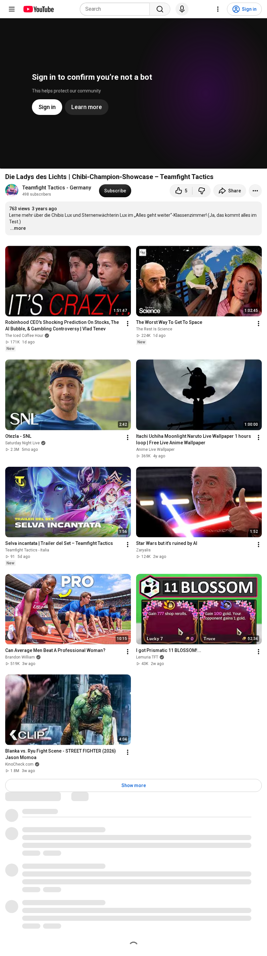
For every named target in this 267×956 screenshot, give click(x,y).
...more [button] (18, 228)
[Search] (159, 9)
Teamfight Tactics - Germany (56, 188)
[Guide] (12, 9)
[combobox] (116, 9)
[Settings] (218, 9)
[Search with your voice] (182, 9)
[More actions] (255, 190)
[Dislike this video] (201, 190)
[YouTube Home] (38, 9)
